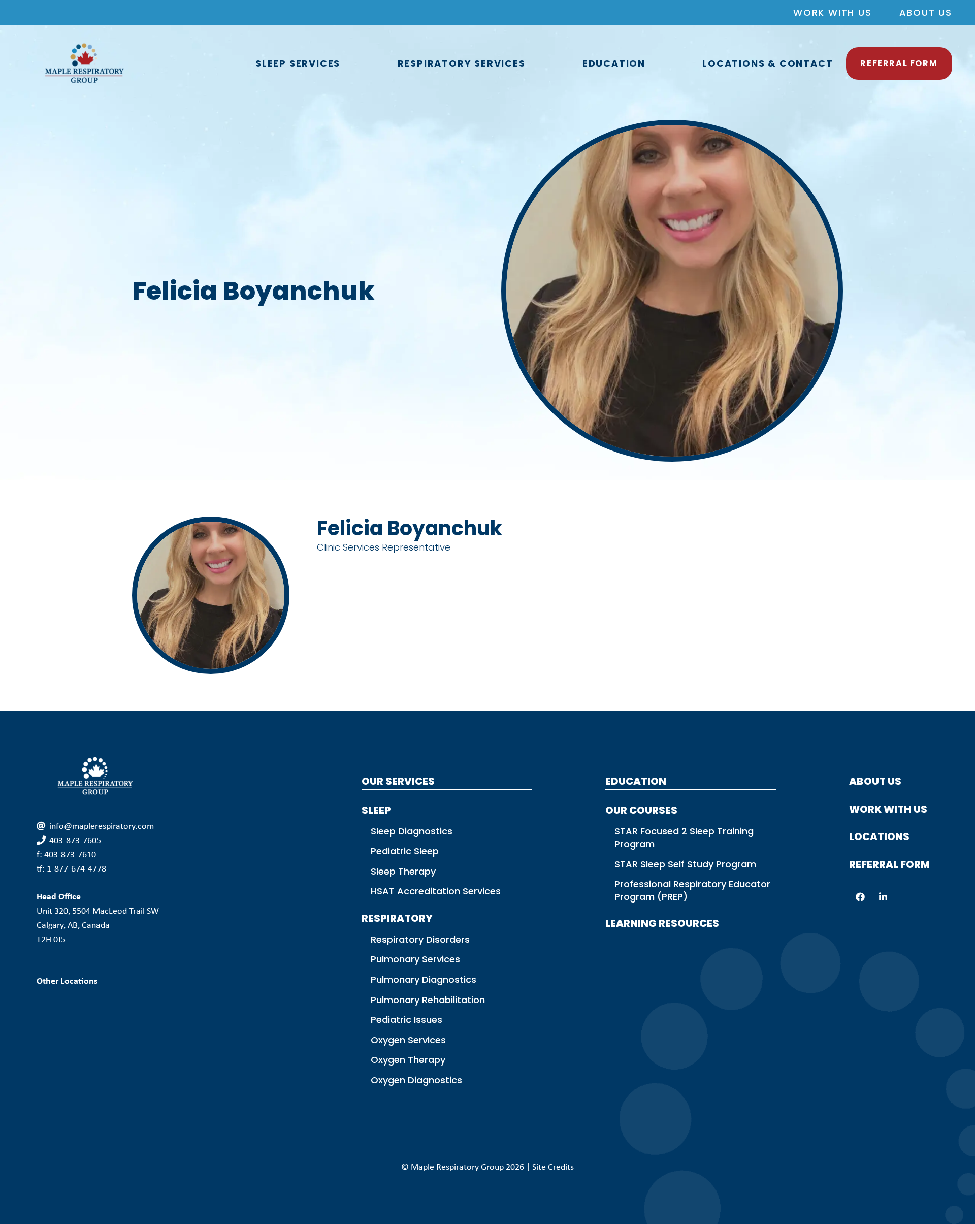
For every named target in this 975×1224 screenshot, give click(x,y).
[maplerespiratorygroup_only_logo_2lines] (84, 63)
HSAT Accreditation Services (436, 891)
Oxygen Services (408, 1040)
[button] (346, 63)
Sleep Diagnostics (411, 831)
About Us (925, 12)
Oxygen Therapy (408, 1059)
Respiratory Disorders (420, 939)
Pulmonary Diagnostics (423, 979)
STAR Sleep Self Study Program (685, 864)
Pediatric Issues (406, 1019)
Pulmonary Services (415, 959)
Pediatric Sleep (405, 851)
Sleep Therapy (403, 871)
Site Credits (553, 1167)
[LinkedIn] (883, 897)
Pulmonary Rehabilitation (428, 999)
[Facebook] (860, 897)
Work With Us (832, 12)
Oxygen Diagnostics (416, 1080)
